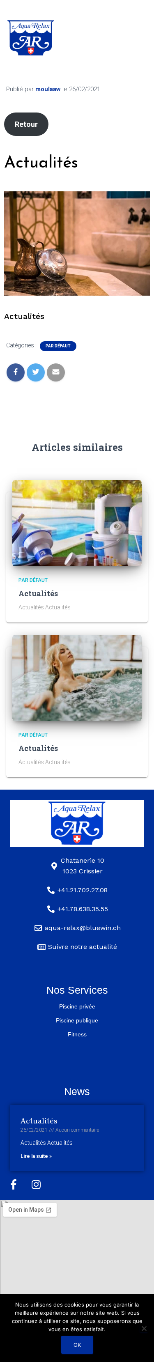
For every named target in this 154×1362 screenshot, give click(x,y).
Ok (77, 1344)
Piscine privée (77, 1006)
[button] (100, 36)
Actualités (38, 593)
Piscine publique (77, 1020)
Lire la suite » (36, 1156)
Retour (26, 124)
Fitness (77, 1034)
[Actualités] (77, 522)
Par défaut (58, 346)
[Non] (144, 1328)
